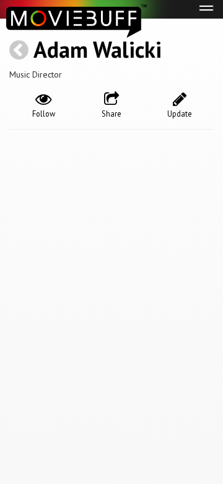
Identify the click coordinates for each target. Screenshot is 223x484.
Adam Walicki (97, 49)
